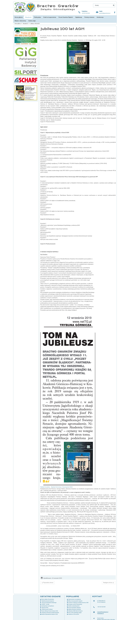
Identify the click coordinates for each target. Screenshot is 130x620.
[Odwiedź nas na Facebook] (114, 12)
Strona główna (18, 23)
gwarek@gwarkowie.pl (104, 13)
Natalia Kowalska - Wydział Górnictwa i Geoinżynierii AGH (56, 487)
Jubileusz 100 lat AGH (62, 29)
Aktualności (25, 23)
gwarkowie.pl (100, 613)
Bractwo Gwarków (58, 6)
